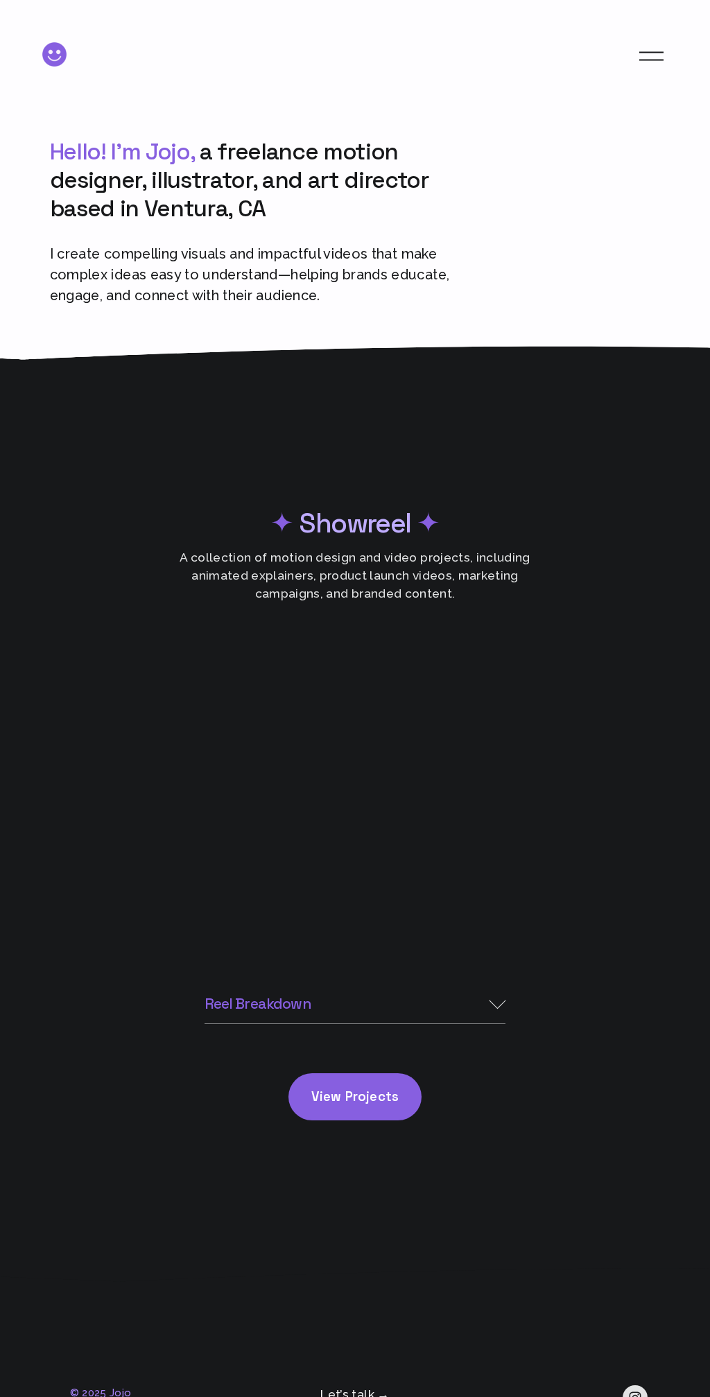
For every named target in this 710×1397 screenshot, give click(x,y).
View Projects (355, 1096)
